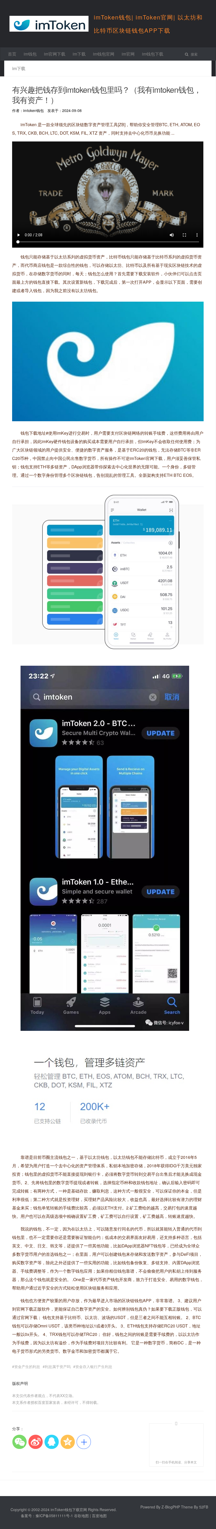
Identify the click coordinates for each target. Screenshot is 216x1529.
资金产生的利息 (27, 1366)
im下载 (79, 54)
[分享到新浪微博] (35, 1441)
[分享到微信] (19, 1441)
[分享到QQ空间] (67, 1441)
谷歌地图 (81, 1515)
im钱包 (30, 54)
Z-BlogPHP (170, 1507)
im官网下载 (54, 54)
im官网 (128, 54)
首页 (12, 54)
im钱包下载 (152, 54)
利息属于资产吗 (58, 1366)
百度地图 (99, 1515)
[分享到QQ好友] (51, 1441)
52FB (203, 1507)
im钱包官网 (103, 54)
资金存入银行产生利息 (93, 1366)
